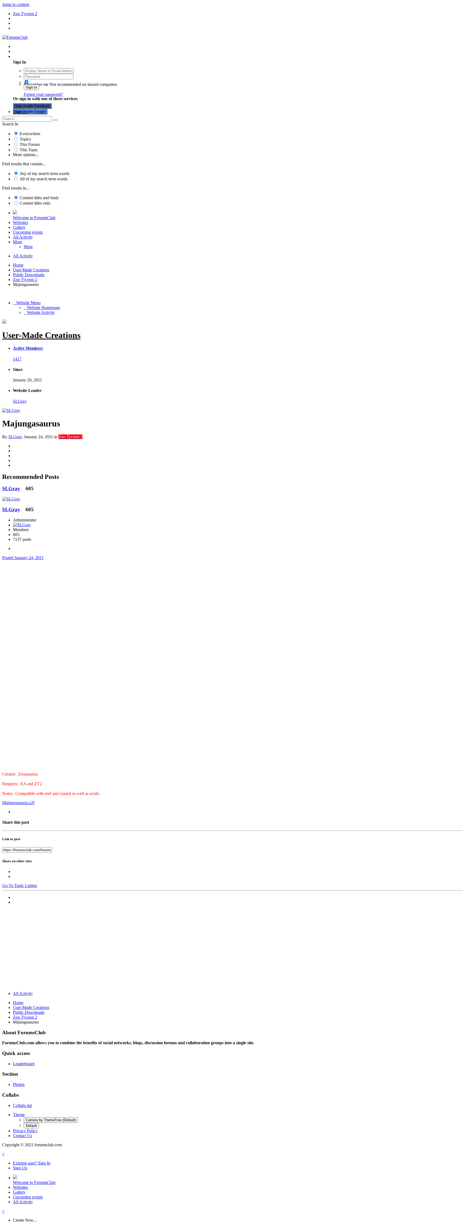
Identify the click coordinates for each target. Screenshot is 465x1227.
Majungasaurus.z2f (18, 802)
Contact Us (22, 1135)
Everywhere (30, 133)
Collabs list (22, 1105)
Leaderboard (23, 1063)
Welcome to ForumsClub (34, 217)
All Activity (23, 237)
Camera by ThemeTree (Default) (51, 1120)
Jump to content (15, 4)
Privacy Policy (25, 1130)
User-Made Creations (41, 335)
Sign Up (20, 111)
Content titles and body (39, 197)
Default (31, 1126)
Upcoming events (28, 232)
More (17, 242)
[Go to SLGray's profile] (11, 410)
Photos (18, 1084)
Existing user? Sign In (32, 56)
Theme (19, 1114)
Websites (20, 222)
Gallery (19, 227)
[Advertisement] (232, 949)
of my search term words (44, 173)
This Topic (29, 150)
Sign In (31, 87)
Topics (25, 139)
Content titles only (35, 203)
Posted (23, 557)
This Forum (30, 144)
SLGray (20, 401)
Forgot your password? (43, 94)
